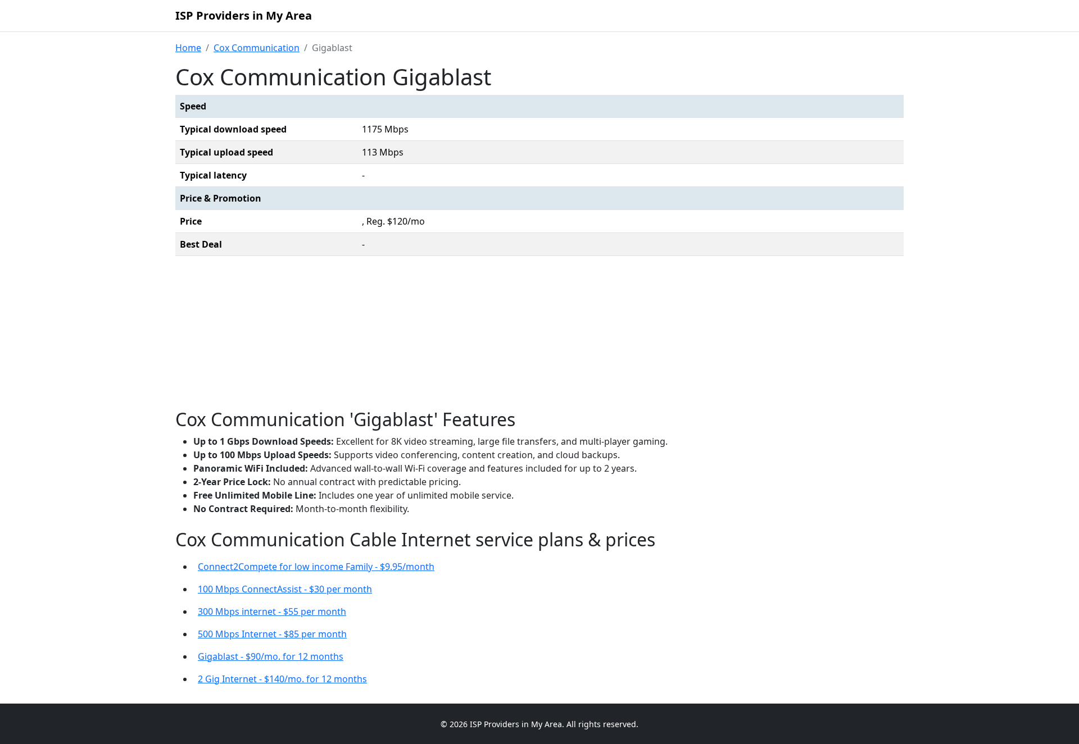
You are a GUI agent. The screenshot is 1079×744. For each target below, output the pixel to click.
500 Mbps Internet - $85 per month (272, 634)
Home (188, 48)
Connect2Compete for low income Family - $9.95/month (316, 566)
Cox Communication (257, 48)
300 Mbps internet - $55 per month (272, 611)
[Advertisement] (539, 335)
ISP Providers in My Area (243, 15)
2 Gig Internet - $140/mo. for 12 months (282, 679)
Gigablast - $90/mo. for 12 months (270, 656)
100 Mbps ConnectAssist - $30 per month (285, 589)
